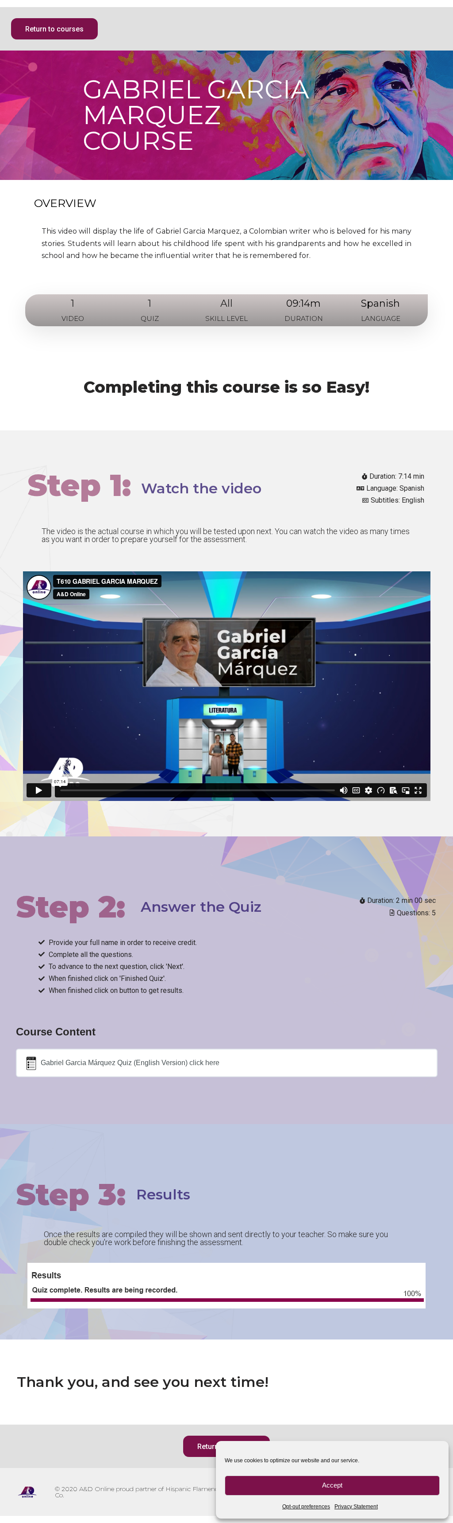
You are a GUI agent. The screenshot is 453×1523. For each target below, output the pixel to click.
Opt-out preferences (306, 1506)
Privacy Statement (356, 1506)
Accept (332, 1485)
